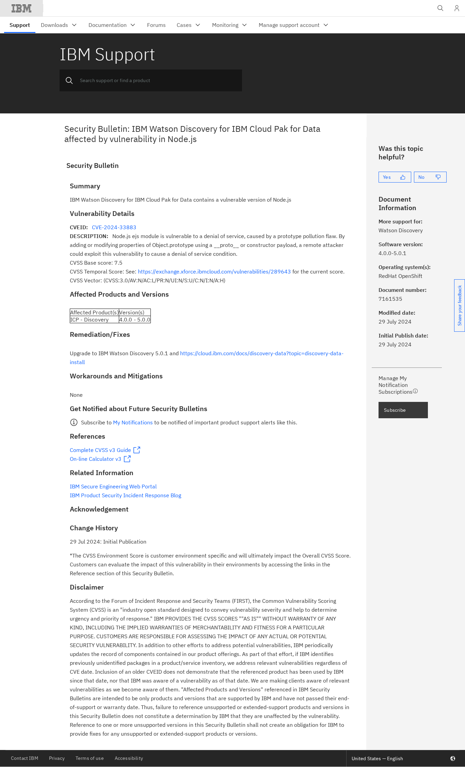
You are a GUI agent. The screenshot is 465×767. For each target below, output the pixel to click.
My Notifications (133, 422)
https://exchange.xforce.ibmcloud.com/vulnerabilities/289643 (214, 271)
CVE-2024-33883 (114, 227)
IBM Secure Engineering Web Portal (113, 486)
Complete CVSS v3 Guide (100, 450)
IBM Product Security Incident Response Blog (125, 495)
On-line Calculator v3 (96, 458)
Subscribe (395, 410)
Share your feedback (459, 305)
